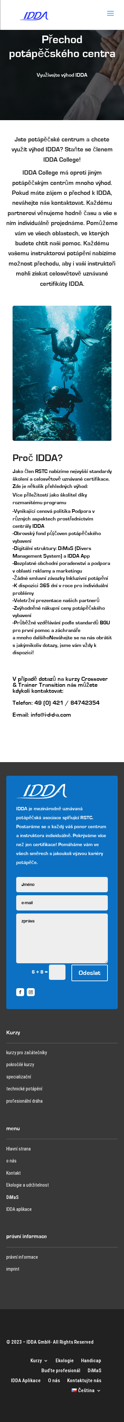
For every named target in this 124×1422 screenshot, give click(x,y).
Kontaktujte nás (84, 1380)
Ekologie (65, 1360)
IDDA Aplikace (26, 1380)
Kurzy (36, 1360)
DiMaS (12, 1197)
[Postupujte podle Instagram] (31, 992)
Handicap (91, 1360)
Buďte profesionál (60, 1370)
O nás (54, 1380)
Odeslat (90, 973)
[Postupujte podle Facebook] (20, 992)
